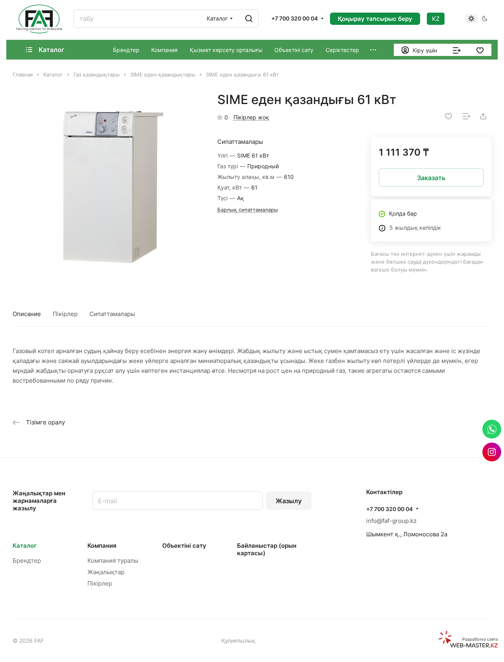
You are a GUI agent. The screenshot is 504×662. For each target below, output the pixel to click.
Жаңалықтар (105, 572)
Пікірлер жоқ (251, 117)
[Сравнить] (466, 116)
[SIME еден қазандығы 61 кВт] (107, 186)
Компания (102, 545)
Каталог (25, 545)
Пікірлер (65, 314)
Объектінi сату (184, 545)
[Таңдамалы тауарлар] (480, 50)
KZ (435, 18)
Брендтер (27, 560)
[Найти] (249, 18)
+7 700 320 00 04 (294, 18)
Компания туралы (112, 560)
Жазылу (289, 501)
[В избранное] (448, 116)
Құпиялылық (238, 640)
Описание (27, 314)
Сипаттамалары (112, 314)
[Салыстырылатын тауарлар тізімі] (457, 50)
